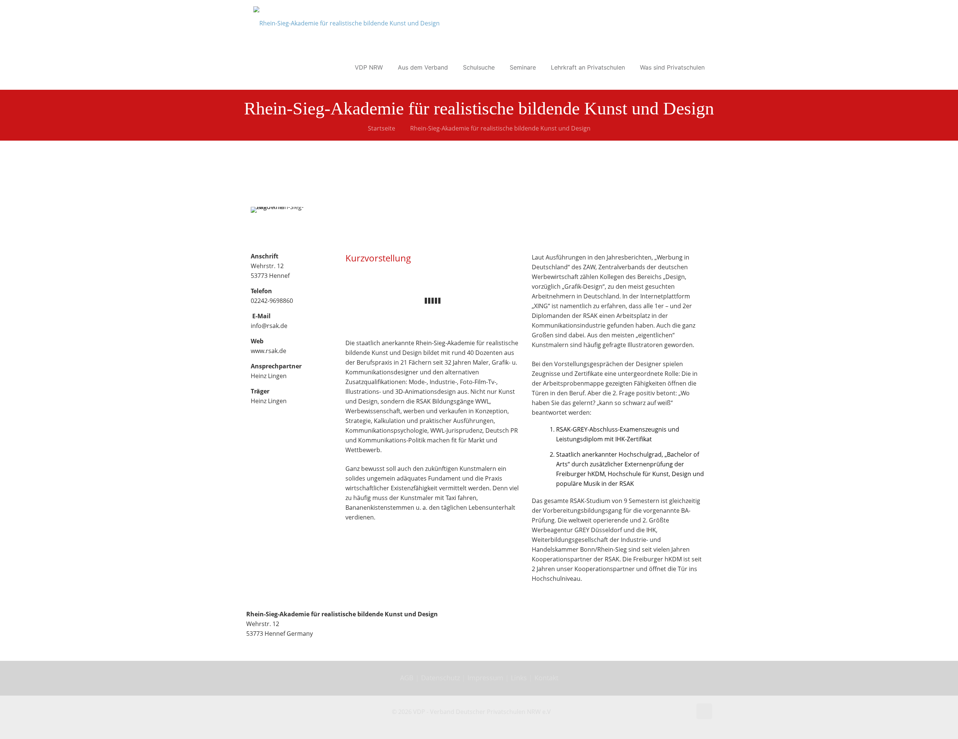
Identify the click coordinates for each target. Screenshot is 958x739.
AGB (407, 677)
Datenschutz (441, 677)
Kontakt (546, 677)
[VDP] (346, 22)
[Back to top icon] (704, 711)
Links (519, 677)
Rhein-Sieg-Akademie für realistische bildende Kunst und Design (500, 128)
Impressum (485, 677)
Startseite (381, 128)
